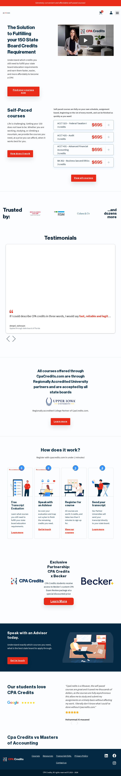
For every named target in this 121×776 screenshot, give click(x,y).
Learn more (17, 533)
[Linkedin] (106, 755)
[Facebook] (114, 755)
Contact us (61, 762)
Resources (48, 755)
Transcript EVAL (64, 755)
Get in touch (44, 530)
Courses (36, 755)
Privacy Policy (81, 755)
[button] (117, 12)
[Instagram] (114, 763)
